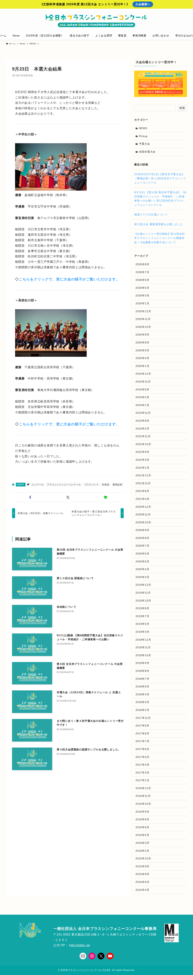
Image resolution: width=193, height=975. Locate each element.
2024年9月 (142, 389)
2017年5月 (142, 756)
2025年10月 (143, 326)
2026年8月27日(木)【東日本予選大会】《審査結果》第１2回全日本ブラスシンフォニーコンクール (160, 178)
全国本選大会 (147, 151)
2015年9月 (142, 866)
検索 (182, 107)
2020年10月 (143, 522)
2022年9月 (142, 451)
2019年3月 (142, 631)
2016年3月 (142, 842)
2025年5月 (142, 350)
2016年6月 (142, 827)
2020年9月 (142, 530)
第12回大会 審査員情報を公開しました (158, 224)
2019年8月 (142, 608)
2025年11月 (143, 318)
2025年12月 (143, 311)
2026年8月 (142, 264)
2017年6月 (142, 749)
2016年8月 (142, 819)
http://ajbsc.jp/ (79, 945)
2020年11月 (143, 514)
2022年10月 (143, 444)
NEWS (20, 484)
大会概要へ (142, 4)
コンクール (37, 484)
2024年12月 (143, 373)
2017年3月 (142, 772)
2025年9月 (142, 334)
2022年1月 (142, 467)
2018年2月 (142, 709)
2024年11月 (143, 381)
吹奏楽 (105, 484)
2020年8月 (142, 537)
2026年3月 (142, 295)
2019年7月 (142, 616)
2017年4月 (142, 764)
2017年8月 (142, 733)
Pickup (143, 136)
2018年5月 (142, 686)
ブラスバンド (91, 484)
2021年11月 (143, 483)
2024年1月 (142, 405)
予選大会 (144, 143)
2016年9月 (142, 811)
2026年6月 (142, 279)
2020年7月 (142, 545)
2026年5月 (142, 287)
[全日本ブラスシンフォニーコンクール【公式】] (96, 20)
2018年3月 (142, 702)
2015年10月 (143, 858)
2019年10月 (143, 600)
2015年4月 (142, 889)
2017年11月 (143, 717)
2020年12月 (143, 506)
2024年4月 (142, 397)
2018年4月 (142, 694)
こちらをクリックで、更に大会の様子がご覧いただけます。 (69, 279)
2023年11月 (143, 412)
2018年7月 (142, 678)
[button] (30, 497)
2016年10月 (143, 803)
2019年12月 (143, 584)
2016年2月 (142, 850)
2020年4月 (142, 569)
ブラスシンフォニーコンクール (64, 484)
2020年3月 (142, 577)
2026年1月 (142, 303)
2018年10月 (143, 655)
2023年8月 (142, 420)
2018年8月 (142, 670)
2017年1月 (142, 780)
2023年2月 (142, 428)
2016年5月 (142, 834)
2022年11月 (143, 436)
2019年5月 (142, 623)
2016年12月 (143, 788)
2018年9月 (142, 662)
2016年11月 (143, 795)
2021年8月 (142, 490)
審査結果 (117, 484)
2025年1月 (142, 365)
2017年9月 (142, 725)
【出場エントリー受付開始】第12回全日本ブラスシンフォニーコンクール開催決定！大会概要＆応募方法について (159, 238)
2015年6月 (142, 881)
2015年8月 (142, 874)
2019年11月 (143, 592)
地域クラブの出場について (151, 214)
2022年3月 (142, 459)
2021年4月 (142, 498)
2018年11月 (143, 647)
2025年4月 (142, 358)
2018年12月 (143, 639)
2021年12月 (143, 475)
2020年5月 (142, 561)
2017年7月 (142, 741)
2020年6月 (142, 553)
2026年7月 (142, 272)
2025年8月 (142, 342)
